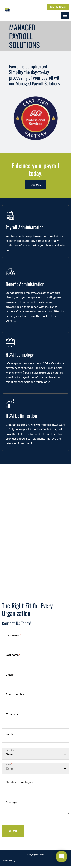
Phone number (16, 694)
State (9, 764)
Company (12, 714)
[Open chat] (61, 856)
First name (13, 635)
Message (11, 802)
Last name (13, 654)
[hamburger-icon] (65, 15)
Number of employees (20, 782)
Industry (10, 750)
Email (10, 674)
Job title (11, 734)
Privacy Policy (8, 860)
